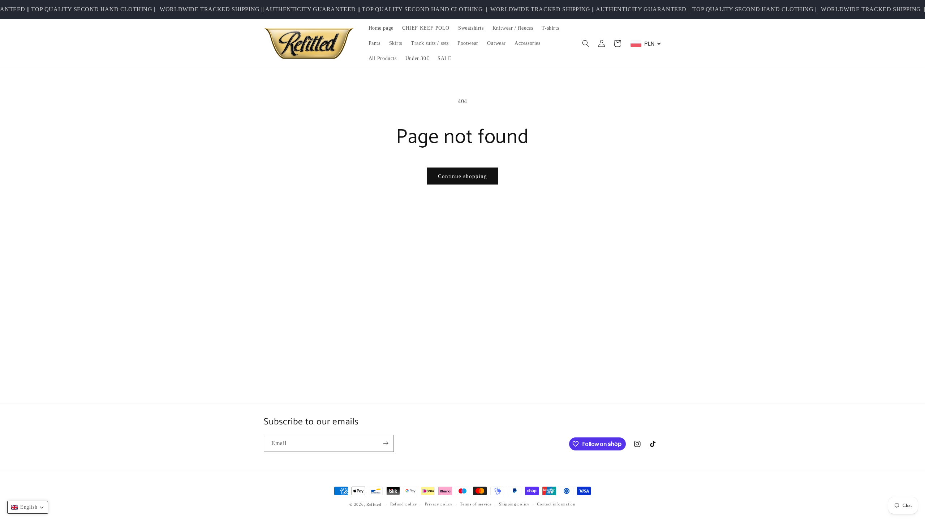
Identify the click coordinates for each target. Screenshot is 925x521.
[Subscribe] (385, 443)
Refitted (374, 504)
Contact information (556, 504)
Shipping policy (514, 504)
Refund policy (403, 504)
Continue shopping (462, 176)
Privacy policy (439, 504)
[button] (586, 43)
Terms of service (475, 504)
